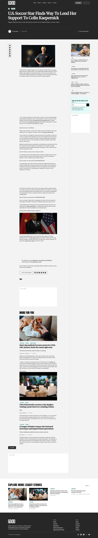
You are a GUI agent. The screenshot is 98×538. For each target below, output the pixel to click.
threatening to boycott (33, 122)
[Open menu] (88, 3)
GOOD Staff (27, 353)
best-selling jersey (34, 237)
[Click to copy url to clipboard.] (9, 56)
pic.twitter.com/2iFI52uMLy (45, 260)
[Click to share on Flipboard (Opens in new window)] (9, 51)
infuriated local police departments (41, 120)
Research (74, 66)
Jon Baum (16, 31)
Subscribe (78, 2)
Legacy (13, 8)
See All (87, 485)
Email (73, 102)
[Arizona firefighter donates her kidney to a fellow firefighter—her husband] (80, 92)
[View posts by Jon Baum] (9, 31)
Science (44, 2)
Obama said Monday (31, 206)
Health (49, 2)
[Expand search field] (84, 3)
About (54, 521)
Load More (12, 447)
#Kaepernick (36, 260)
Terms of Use (74, 108)
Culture (54, 2)
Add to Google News (83, 31)
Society (39, 2)
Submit (88, 105)
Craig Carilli (22, 434)
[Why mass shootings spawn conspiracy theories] (80, 491)
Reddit (51, 362)
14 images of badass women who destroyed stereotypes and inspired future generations (36, 427)
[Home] (9, 8)
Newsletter (56, 525)
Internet (74, 73)
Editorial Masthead (58, 527)
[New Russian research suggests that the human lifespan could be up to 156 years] (80, 68)
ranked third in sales (29, 240)
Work (73, 58)
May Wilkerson (22, 412)
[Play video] (38, 223)
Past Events (33, 343)
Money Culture (75, 82)
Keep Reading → (22, 371)
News (34, 2)
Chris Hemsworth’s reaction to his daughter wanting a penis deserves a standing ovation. (36, 406)
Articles (22, 343)
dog (37, 359)
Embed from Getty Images (25, 44)
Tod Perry (21, 353)
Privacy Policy (80, 108)
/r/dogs (34, 363)
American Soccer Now (48, 132)
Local (73, 90)
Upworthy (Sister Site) (58, 529)
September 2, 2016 (36, 262)
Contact (55, 523)
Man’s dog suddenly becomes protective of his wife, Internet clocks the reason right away (37, 346)
